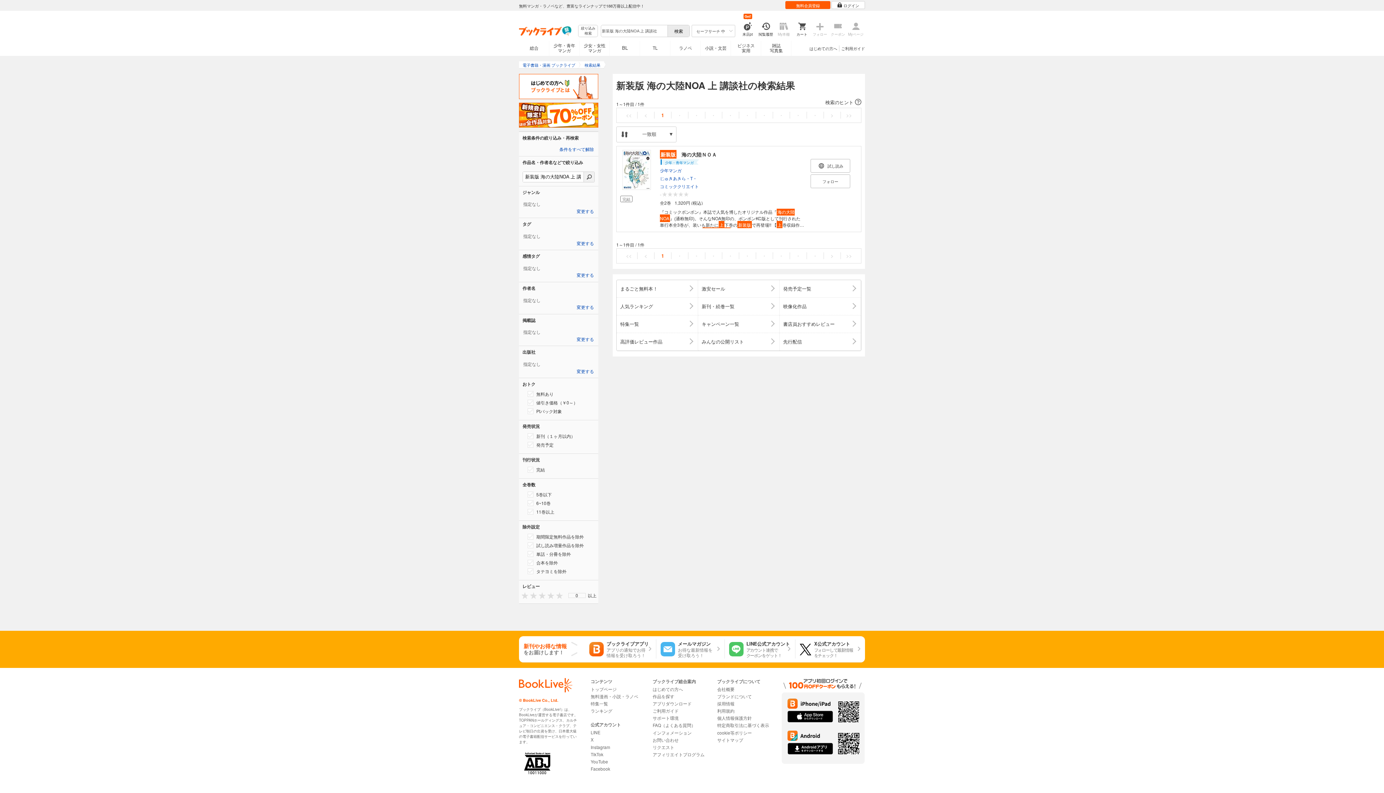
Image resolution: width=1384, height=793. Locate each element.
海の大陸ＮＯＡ (689, 154)
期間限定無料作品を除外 (560, 536)
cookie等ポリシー (734, 733)
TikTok (597, 754)
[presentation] (523, 595)
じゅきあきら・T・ (678, 178)
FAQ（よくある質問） (674, 725)
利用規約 (726, 711)
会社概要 (726, 689)
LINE (595, 732)
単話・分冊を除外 (553, 554)
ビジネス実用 (746, 47)
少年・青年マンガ (564, 47)
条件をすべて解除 (576, 149)
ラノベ (685, 48)
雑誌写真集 (776, 47)
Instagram (600, 747)
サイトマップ (730, 740)
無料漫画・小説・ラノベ (614, 696)
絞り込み (588, 30)
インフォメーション (672, 733)
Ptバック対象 (549, 411)
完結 (540, 469)
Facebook (600, 769)
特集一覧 (599, 703)
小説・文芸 (716, 48)
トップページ (604, 689)
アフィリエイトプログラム (679, 754)
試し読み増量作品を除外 (560, 545)
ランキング (601, 711)
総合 (534, 48)
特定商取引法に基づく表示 (743, 725)
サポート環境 (666, 718)
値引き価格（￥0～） (557, 402)
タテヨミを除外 (551, 571)
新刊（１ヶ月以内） (555, 436)
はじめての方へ (823, 48)
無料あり (545, 394)
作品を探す (663, 696)
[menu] (577, 595)
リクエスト (663, 747)
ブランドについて (734, 696)
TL (655, 48)
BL (625, 47)
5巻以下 (544, 494)
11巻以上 (545, 512)
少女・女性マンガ (595, 47)
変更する (585, 211)
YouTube (599, 761)
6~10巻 (543, 503)
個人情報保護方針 (734, 718)
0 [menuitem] (577, 595)
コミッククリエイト (679, 186)
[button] (738, 102)
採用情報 (726, 703)
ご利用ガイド (853, 48)
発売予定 (545, 445)
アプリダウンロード (672, 703)
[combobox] (634, 31)
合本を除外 (547, 562)
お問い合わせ (666, 740)
